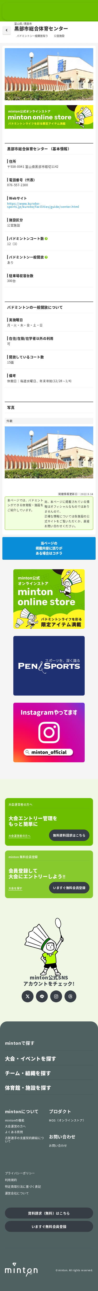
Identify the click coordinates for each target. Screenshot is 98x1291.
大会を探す (15, 888)
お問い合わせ (58, 1145)
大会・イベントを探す (30, 1058)
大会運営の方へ (15, 1126)
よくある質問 (14, 1132)
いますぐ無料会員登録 (69, 887)
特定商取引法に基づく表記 (23, 1186)
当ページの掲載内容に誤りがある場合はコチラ (49, 548)
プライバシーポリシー (20, 1173)
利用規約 (11, 1180)
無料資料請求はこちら (69, 835)
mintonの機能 (14, 1120)
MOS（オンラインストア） (67, 1120)
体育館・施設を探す (28, 1087)
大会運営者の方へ (20, 836)
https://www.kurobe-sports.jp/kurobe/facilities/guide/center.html (43, 205)
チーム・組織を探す (28, 1073)
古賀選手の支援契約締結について (24, 1139)
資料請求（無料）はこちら (49, 1213)
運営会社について (17, 1193)
